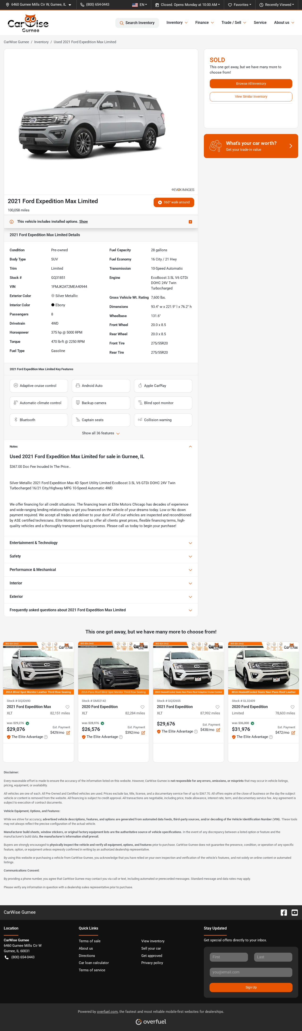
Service (260, 22)
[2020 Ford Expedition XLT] (113, 668)
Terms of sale (90, 941)
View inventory (152, 941)
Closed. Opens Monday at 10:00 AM (189, 5)
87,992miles (210, 713)
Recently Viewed (278, 5)
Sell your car (151, 948)
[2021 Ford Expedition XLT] (188, 668)
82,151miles (60, 713)
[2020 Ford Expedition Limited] (263, 668)
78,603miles (285, 713)
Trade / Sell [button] (231, 22)
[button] (40, 4)
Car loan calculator (94, 963)
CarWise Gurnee (16, 42)
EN (142, 5)
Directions (87, 956)
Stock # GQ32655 (168, 701)
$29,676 (166, 724)
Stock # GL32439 (243, 701)
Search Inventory (140, 23)
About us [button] (281, 22)
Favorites (241, 5)
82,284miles (135, 713)
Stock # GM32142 (94, 701)
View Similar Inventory (251, 96)
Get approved (151, 956)
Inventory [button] (175, 22)
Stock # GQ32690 (18, 701)
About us (86, 948)
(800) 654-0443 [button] (97, 4)
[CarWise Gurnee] (28, 22)
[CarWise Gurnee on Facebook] (282, 912)
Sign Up (251, 987)
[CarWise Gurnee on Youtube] (292, 912)
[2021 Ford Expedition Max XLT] (38, 668)
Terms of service (92, 970)
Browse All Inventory (251, 83)
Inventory (41, 42)
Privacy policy (152, 963)
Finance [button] (202, 22)
